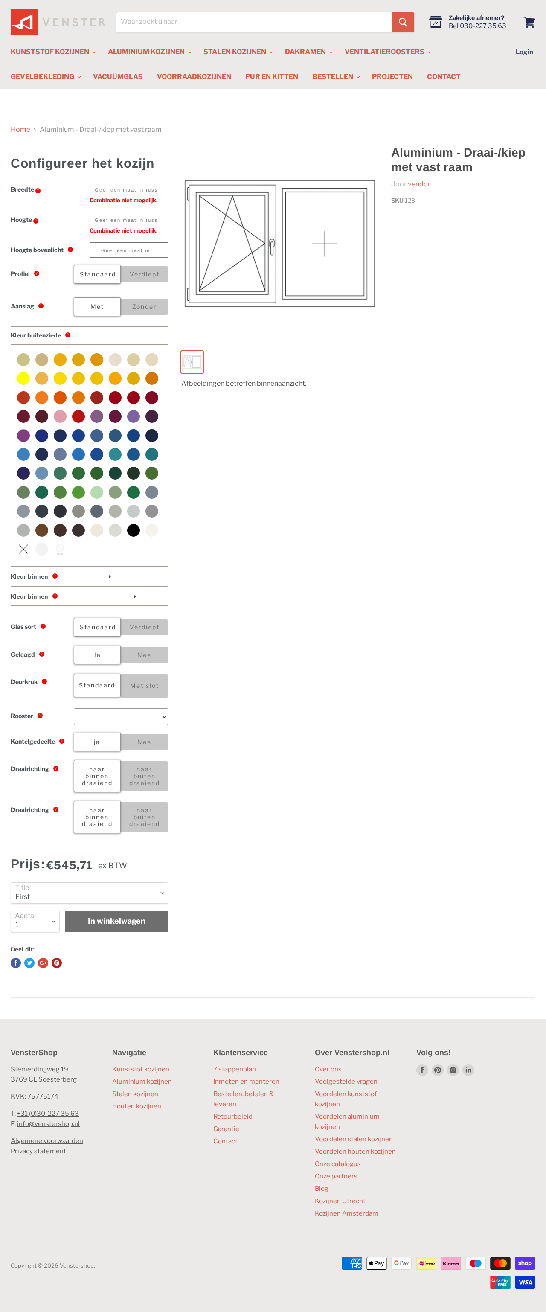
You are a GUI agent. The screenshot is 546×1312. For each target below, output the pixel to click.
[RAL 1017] (41, 378)
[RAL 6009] (133, 473)
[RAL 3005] (41, 416)
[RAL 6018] (78, 492)
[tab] (89, 576)
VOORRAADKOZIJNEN (194, 77)
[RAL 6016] (41, 492)
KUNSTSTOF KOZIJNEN (50, 52)
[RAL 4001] (96, 416)
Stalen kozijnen (135, 1094)
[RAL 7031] (96, 511)
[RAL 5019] (133, 454)
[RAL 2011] (78, 397)
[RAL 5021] (151, 454)
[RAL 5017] (96, 454)
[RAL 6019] (96, 492)
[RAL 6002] (96, 473)
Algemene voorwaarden (47, 1141)
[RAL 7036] (151, 511)
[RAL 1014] (133, 359)
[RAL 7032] (115, 511)
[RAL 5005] (78, 435)
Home (20, 130)
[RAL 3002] (133, 397)
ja (97, 741)
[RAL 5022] (23, 473)
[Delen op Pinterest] (57, 963)
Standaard (98, 274)
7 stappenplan (234, 1069)
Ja (97, 654)
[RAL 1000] (23, 359)
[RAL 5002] (41, 435)
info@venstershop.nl (48, 1124)
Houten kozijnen (136, 1106)
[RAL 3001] (115, 397)
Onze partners (336, 1176)
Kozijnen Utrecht (340, 1201)
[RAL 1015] (151, 359)
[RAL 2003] (41, 397)
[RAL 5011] (151, 435)
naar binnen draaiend (97, 775)
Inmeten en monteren (246, 1081)
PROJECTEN (392, 77)
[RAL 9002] (115, 530)
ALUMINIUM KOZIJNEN (147, 52)
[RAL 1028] (115, 378)
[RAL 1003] (60, 359)
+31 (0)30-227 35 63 (48, 1113)
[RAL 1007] (96, 359)
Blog (321, 1189)
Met (97, 306)
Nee (144, 654)
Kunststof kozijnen (140, 1069)
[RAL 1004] (78, 359)
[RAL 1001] (41, 359)
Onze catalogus (338, 1164)
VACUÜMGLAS (118, 77)
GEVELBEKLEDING (43, 77)
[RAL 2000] (151, 378)
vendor (419, 184)
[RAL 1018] (60, 378)
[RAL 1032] (133, 378)
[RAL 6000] (60, 473)
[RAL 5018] (115, 454)
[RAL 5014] (60, 454)
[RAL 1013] (115, 359)
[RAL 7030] (78, 511)
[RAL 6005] (115, 473)
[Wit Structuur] (41, 549)
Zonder (144, 306)
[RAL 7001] (23, 511)
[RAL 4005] (133, 416)
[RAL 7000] (151, 492)
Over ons (328, 1069)
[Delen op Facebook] (16, 963)
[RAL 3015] (60, 416)
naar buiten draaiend (144, 775)
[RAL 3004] (23, 416)
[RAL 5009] (115, 435)
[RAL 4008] (23, 435)
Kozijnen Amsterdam (346, 1213)
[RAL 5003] (60, 435)
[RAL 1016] (23, 378)
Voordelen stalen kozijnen (354, 1139)
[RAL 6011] (23, 492)
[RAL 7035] (133, 511)
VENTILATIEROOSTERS (385, 52)
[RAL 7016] (41, 511)
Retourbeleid (233, 1116)
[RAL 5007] (96, 435)
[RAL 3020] (78, 416)
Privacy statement (38, 1151)
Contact (225, 1141)
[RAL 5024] (41, 473)
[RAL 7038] (23, 530)
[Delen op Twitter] (29, 963)
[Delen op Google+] (43, 963)
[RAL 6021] (115, 492)
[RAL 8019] (78, 530)
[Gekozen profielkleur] (23, 549)
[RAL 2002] (23, 397)
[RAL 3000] (96, 397)
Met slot (144, 685)
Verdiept (145, 274)
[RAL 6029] (133, 492)
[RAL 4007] (151, 416)
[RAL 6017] (60, 492)
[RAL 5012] (23, 454)
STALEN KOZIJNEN (235, 52)
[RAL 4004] (115, 416)
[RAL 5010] (133, 435)
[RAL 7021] (60, 511)
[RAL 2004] (60, 397)
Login (524, 52)
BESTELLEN (333, 77)
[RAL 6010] (151, 473)
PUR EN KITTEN (271, 77)
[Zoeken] (403, 22)
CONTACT (444, 77)
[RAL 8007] (41, 530)
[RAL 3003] (151, 397)
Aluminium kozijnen (142, 1081)
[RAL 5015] (78, 454)
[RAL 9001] (96, 530)
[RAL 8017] (60, 530)
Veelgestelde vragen (346, 1081)
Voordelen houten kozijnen (355, 1151)
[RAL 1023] (96, 378)
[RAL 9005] (133, 530)
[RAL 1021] (78, 378)
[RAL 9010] (151, 530)
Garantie (226, 1129)
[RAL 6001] (78, 473)
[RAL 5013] (41, 454)
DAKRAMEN (306, 52)
